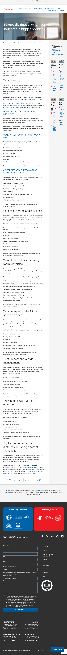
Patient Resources (49, 8)
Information (46, 569)
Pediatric (45, 560)
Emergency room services (24, 8)
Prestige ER (6, 42)
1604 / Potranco (61, 66)
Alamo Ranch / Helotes (53, 106)
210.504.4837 (54, 89)
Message (5, 580)
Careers (61, 10)
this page (5, 574)
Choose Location (7, 575)
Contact (45, 547)
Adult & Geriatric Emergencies (47, 555)
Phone (5, 556)
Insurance (45, 565)
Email (4, 561)
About (44, 551)
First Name (6, 545)
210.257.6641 (54, 129)
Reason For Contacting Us (9, 566)
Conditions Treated (38, 8)
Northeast (61, 103)
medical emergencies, (30, 467)
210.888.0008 (62, 86)
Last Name (6, 551)
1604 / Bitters (53, 66)
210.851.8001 (61, 123)
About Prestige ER (53, 10)
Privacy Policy (41, 650)
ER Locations (59, 8)
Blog (11, 42)
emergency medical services (22, 277)
